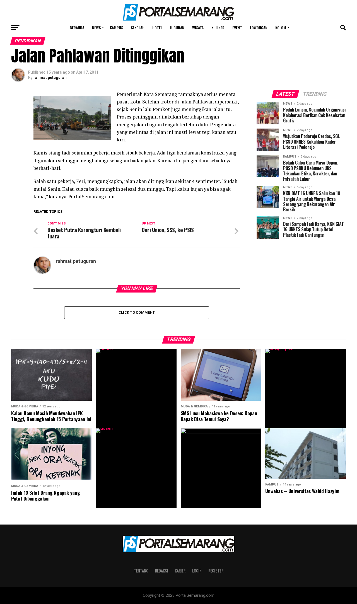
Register (215, 571)
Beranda (77, 27)
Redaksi (161, 571)
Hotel (157, 27)
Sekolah (137, 27)
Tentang (141, 571)
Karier (180, 571)
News (96, 27)
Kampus (116, 27)
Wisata (198, 27)
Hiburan (177, 27)
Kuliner (218, 27)
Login (197, 571)
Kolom (280, 27)
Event (237, 27)
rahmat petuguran (50, 77)
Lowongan (258, 27)
